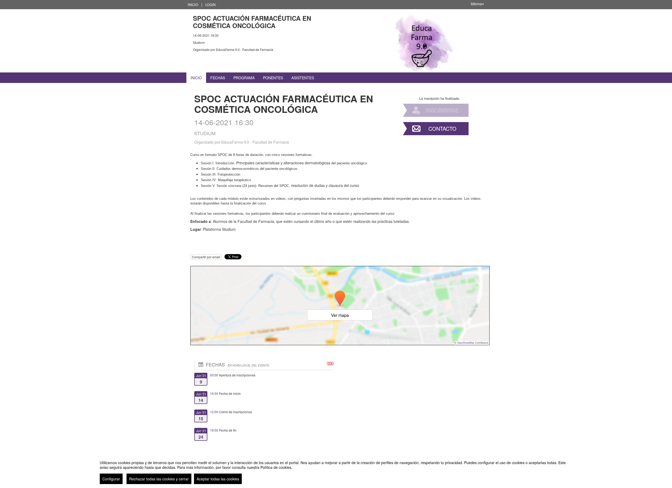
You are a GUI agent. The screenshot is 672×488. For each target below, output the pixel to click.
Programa (244, 77)
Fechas (217, 77)
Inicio (193, 4)
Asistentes (302, 77)
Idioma (476, 3)
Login (210, 4)
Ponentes (273, 77)
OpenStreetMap (465, 342)
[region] (336, 470)
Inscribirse (442, 110)
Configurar (111, 478)
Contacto (442, 128)
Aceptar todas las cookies (218, 478)
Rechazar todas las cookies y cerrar (159, 478)
